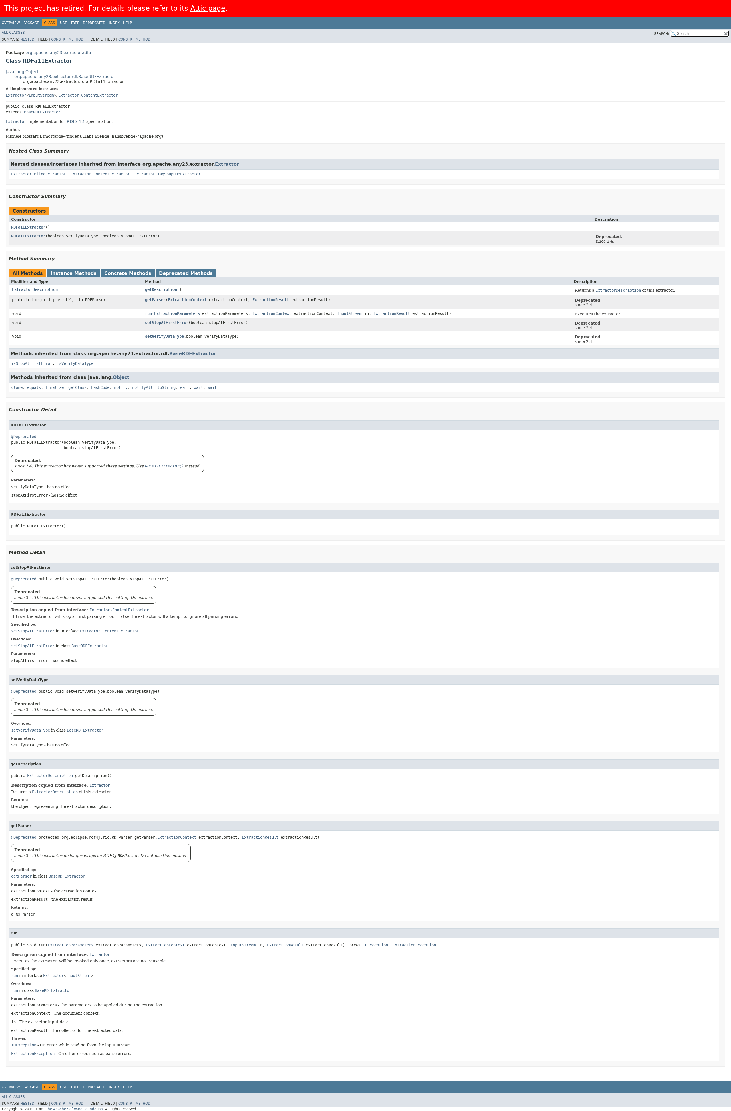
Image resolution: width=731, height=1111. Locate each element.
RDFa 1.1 (76, 121)
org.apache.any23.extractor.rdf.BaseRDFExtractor (64, 76)
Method (76, 39)
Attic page (207, 8)
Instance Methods (74, 273)
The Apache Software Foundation (74, 1109)
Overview (11, 23)
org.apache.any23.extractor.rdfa (58, 52)
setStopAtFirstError (166, 322)
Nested (27, 39)
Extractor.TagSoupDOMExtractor (167, 174)
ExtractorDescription (35, 289)
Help (127, 23)
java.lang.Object (22, 71)
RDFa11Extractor (28, 227)
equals (34, 387)
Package (31, 23)
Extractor (16, 95)
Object (121, 377)
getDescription (161, 289)
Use (63, 23)
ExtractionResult (270, 299)
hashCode (100, 387)
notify (121, 387)
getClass (77, 387)
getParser (155, 299)
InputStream (41, 95)
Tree (75, 23)
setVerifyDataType (164, 336)
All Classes (13, 33)
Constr (58, 39)
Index (114, 23)
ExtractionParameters (177, 313)
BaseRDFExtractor (42, 112)
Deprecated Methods (186, 273)
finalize (54, 387)
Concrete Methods (127, 273)
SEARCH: (661, 34)
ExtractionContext (187, 299)
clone (17, 387)
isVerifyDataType (75, 363)
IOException (375, 945)
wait (184, 387)
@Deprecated (23, 436)
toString (166, 387)
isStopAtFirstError (31, 363)
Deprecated (94, 23)
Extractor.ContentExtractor (88, 95)
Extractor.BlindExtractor (38, 174)
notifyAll (142, 387)
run (148, 313)
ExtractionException (414, 945)
